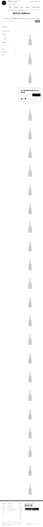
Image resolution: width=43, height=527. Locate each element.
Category (4, 42)
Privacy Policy (34, 523)
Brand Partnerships (21, 508)
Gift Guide (38, 1)
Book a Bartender (3, 508)
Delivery (3, 34)
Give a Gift (3, 512)
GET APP (36, 94)
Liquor (5, 45)
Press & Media (20, 518)
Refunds (38, 523)
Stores (3, 54)
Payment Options (10, 506)
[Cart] (14, 4)
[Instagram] (31, 505)
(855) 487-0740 (11, 507)
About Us (20, 514)
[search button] (9, 10)
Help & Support (9, 505)
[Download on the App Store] (28, 509)
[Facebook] (26, 505)
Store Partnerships (21, 506)
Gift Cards (32, 1)
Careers (20, 512)
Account (9, 4)
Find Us (20, 515)
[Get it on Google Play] (35, 509)
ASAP (5, 36)
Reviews (3, 514)
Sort (7, 31)
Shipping (5, 38)
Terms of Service (29, 523)
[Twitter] (29, 505)
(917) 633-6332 (11, 510)
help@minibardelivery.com (13, 509)
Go (37, 21)
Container (4, 51)
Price (3, 49)
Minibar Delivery (4, 3)
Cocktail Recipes (3, 506)
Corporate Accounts (20, 511)
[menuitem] (10, 7)
